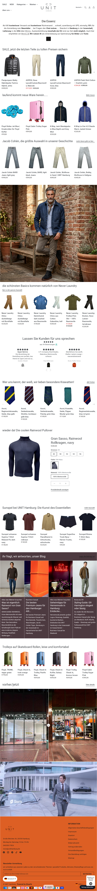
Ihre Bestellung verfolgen (77, 854)
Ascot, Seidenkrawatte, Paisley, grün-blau (47, 411)
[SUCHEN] (85, 7)
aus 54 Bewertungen (47, 344)
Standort (71, 835)
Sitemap (71, 858)
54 (74, 454)
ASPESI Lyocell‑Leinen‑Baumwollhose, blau (60, 83)
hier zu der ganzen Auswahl (12, 290)
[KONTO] (89, 7)
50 (60, 454)
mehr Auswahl (89, 508)
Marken (33, 4)
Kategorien (21, 4)
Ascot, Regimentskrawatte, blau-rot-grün (87, 411)
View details (90, 685)
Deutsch (78, 7)
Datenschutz (72, 839)
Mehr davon (90, 95)
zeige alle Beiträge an (87, 556)
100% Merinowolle (59, 477)
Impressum (72, 832)
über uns (6, 10)
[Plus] (65, 483)
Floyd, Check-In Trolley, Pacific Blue (40, 672)
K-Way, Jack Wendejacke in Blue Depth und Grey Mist (60, 129)
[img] (48, 342)
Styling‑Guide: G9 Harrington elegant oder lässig (83, 605)
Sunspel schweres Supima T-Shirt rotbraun (28, 537)
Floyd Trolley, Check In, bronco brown (72, 672)
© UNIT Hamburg (9, 884)
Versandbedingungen (76, 850)
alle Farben (91, 382)
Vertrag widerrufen (75, 847)
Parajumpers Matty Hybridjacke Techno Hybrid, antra (10, 83)
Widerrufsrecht (73, 843)
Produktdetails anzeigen (59, 490)
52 (67, 454)
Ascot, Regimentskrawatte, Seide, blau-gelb (10, 411)
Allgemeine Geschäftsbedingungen (81, 828)
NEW (12, 4)
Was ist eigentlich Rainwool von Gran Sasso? (11, 605)
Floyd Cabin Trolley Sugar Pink (87, 672)
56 (80, 454)
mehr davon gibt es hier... (85, 141)
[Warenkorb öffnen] (94, 7)
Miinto (28, 31)
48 (54, 454)
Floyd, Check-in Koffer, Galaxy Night (56, 672)
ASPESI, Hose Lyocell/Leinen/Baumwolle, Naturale (36, 83)
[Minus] (54, 483)
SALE (4, 4)
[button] (94, 72)
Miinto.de (25, 34)
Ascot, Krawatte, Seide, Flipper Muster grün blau (67, 411)
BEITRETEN (87, 874)
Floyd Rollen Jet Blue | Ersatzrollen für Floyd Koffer (11, 129)
